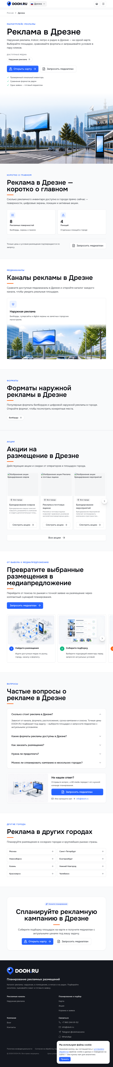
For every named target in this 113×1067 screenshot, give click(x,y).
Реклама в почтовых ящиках (53, 506)
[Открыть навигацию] (103, 4)
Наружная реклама (22, 311)
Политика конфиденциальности (19, 1049)
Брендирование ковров (22, 504)
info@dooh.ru (82, 798)
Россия (10, 13)
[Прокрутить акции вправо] (104, 501)
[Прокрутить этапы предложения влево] (11, 638)
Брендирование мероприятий (84, 506)
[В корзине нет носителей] (96, 4)
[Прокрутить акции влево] (8, 501)
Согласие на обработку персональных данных (53, 1049)
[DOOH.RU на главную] (17, 3)
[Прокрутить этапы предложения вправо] (102, 638)
